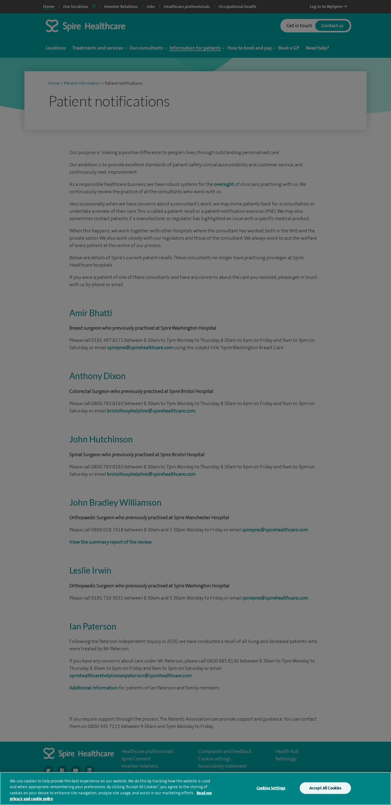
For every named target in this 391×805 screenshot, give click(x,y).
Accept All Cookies (325, 788)
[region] (195, 788)
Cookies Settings (271, 788)
